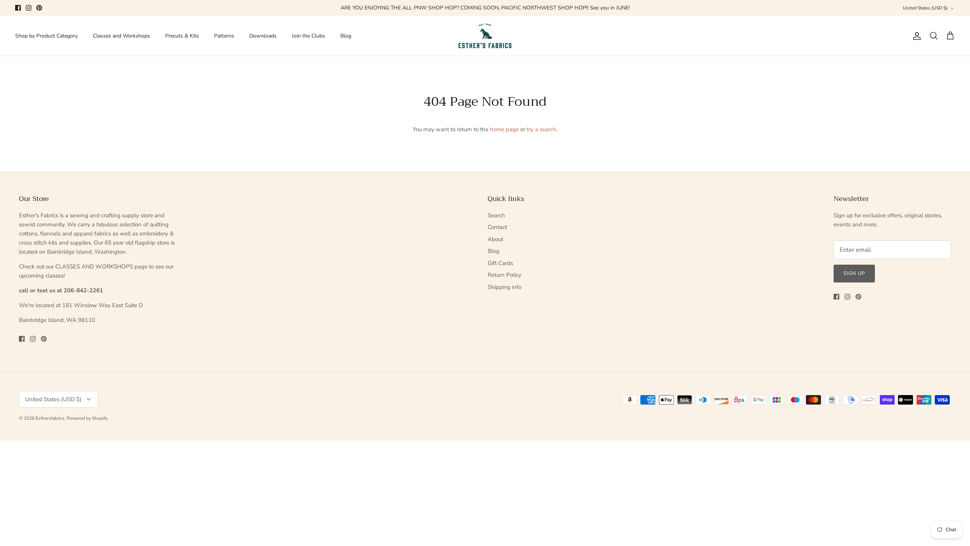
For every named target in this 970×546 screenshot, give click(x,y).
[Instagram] (28, 8)
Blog (345, 35)
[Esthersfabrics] (485, 36)
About (495, 239)
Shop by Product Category (46, 35)
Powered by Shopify (87, 418)
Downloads (263, 35)
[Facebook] (18, 8)
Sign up (854, 273)
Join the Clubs (308, 35)
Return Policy (504, 275)
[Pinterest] (39, 8)
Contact (497, 227)
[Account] (915, 36)
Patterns (224, 35)
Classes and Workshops (121, 35)
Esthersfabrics (50, 418)
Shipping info (504, 287)
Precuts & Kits (182, 35)
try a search (541, 129)
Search (496, 215)
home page (504, 129)
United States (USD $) (925, 8)
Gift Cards (500, 263)
